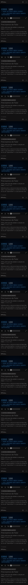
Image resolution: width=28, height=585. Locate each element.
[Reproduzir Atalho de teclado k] (2, 583)
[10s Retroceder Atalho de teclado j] (5, 583)
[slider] (15, 583)
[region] (14, 292)
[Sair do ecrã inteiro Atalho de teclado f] (25, 583)
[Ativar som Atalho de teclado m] (8, 583)
